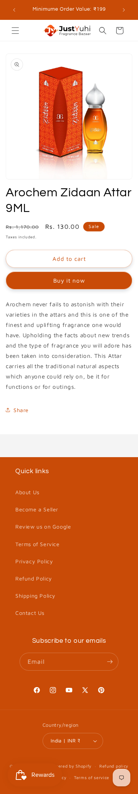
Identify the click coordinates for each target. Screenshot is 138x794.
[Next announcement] (123, 10)
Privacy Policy (34, 561)
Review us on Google (43, 526)
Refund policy (113, 765)
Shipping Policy (35, 595)
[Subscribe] (109, 662)
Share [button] (21, 410)
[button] (15, 30)
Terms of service (91, 777)
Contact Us (29, 613)
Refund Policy (33, 578)
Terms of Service (37, 544)
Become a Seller (36, 509)
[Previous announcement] (14, 10)
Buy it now (69, 280)
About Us (27, 492)
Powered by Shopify (70, 765)
